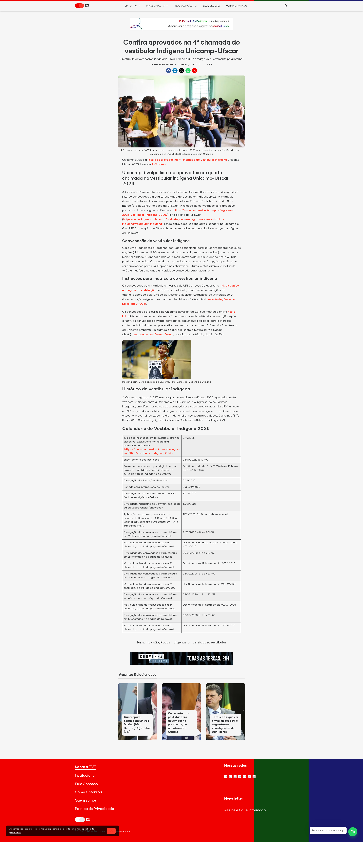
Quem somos (86, 800)
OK (111, 831)
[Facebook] (244, 776)
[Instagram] (235, 776)
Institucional (85, 775)
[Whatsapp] (230, 776)
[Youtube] (225, 776)
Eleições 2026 (212, 6)
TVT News (159, 164)
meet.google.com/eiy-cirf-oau (151, 334)
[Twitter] (239, 776)
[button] (285, 5)
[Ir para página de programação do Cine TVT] (181, 29)
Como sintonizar (89, 792)
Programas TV (155, 6)
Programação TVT (185, 6)
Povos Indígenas (173, 642)
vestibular (218, 642)
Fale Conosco (86, 784)
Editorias (131, 6)
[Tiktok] (249, 776)
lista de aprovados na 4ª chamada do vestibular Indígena (187, 159)
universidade (198, 642)
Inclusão (152, 642)
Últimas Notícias (237, 6)
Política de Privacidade (94, 809)
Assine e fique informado (245, 810)
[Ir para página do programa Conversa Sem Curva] (181, 663)
